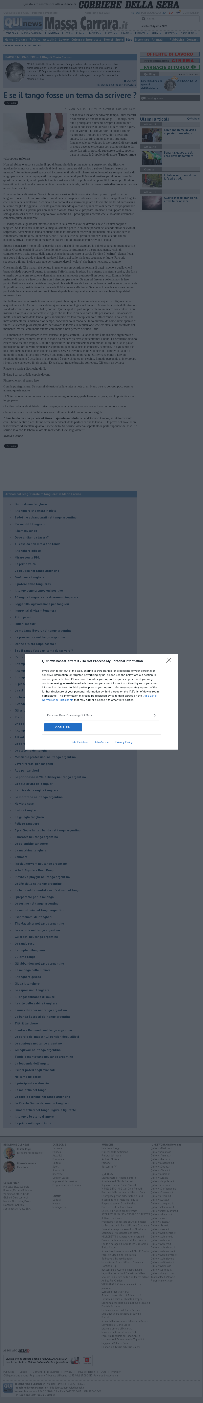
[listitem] (101, 715)
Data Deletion (79, 742)
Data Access (101, 742)
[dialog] (101, 702)
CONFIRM (63, 727)
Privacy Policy (124, 742)
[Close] (170, 661)
